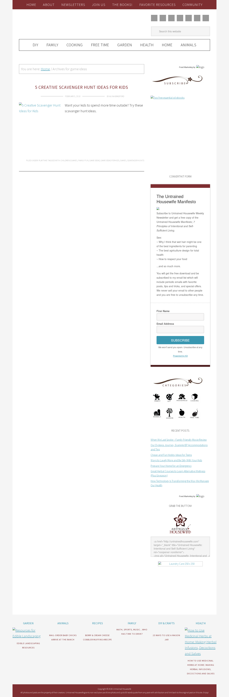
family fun (83, 160)
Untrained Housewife (59, 24)
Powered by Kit (180, 355)
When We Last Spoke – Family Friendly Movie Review (179, 439)
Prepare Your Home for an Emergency (171, 466)
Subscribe (180, 340)
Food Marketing (186, 67)
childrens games (69, 160)
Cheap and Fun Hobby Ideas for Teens (171, 455)
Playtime (43, 160)
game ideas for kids (110, 160)
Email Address (165, 323)
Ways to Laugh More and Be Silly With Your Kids (176, 460)
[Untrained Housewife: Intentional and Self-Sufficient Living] (180, 534)
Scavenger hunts (135, 160)
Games (123, 160)
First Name (163, 311)
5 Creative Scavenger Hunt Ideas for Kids (81, 87)
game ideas (94, 160)
